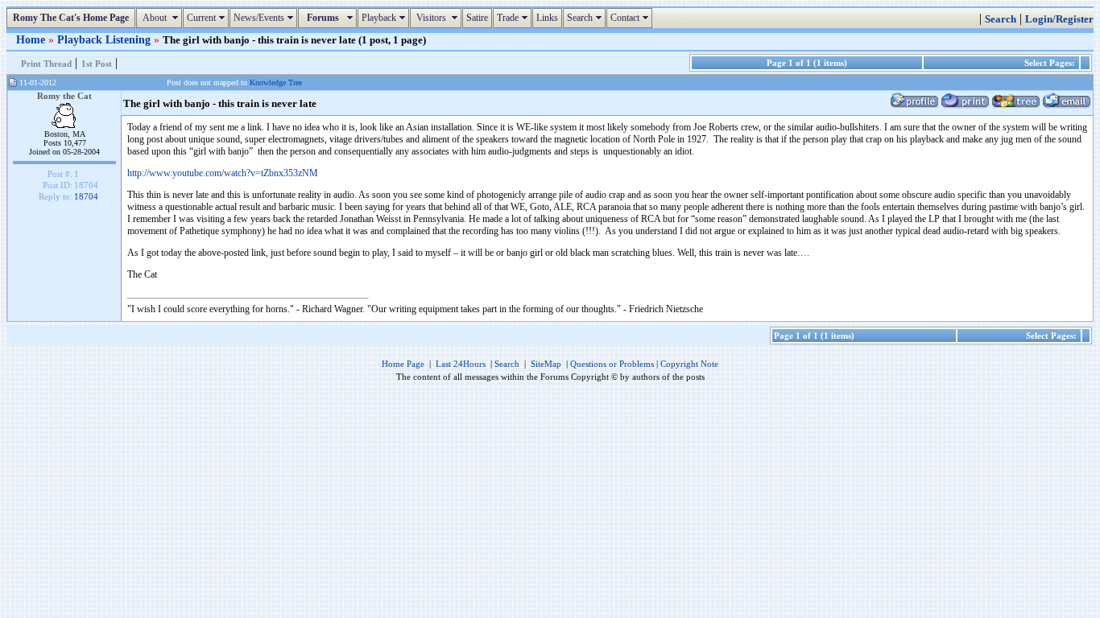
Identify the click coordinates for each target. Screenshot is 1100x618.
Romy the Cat (64, 96)
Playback (385, 17)
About (161, 17)
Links (547, 17)
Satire (477, 17)
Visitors (437, 17)
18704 (86, 196)
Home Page (403, 364)
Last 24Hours (461, 364)
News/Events (265, 17)
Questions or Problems (612, 364)
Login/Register (1059, 19)
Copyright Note (689, 364)
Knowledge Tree (276, 82)
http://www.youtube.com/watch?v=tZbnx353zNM (222, 173)
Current (208, 17)
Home (32, 39)
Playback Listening (105, 39)
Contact (631, 17)
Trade (514, 17)
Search (586, 17)
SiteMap (546, 364)
